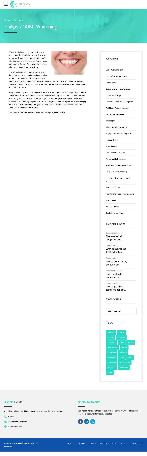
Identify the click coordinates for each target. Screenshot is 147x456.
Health (130, 342)
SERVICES (83, 443)
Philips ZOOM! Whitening (116, 171)
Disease (121, 332)
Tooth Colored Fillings (115, 213)
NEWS (114, 443)
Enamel (110, 337)
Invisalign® (110, 120)
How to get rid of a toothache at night (115, 288)
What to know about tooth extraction (116, 250)
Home (7, 20)
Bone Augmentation (114, 69)
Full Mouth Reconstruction (117, 108)
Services (18, 20)
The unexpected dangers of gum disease (114, 238)
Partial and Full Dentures (116, 159)
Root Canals (111, 200)
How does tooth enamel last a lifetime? (114, 276)
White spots (123, 367)
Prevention (112, 357)
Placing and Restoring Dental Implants (118, 179)
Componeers (111, 82)
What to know (125, 362)
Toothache (112, 362)
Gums (122, 342)
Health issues (112, 347)
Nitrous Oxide (112, 140)
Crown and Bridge (113, 95)
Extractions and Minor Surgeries (119, 101)
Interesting (112, 352)
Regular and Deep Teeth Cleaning (120, 194)
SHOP (123, 443)
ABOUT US (70, 443)
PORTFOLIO (104, 443)
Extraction (121, 337)
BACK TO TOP (137, 443)
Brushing (111, 332)
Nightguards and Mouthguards (119, 133)
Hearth (124, 347)
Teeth (122, 357)
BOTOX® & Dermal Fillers (116, 76)
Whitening (111, 367)
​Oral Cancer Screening (115, 152)
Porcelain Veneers (114, 187)
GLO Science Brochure (115, 114)
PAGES (93, 443)
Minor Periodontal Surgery (117, 127)
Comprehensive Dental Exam (118, 89)
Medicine (123, 352)
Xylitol (110, 372)
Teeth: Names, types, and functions (116, 263)
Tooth (130, 357)
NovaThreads (111, 146)
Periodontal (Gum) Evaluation (118, 165)
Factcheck (111, 342)
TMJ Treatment (112, 206)
